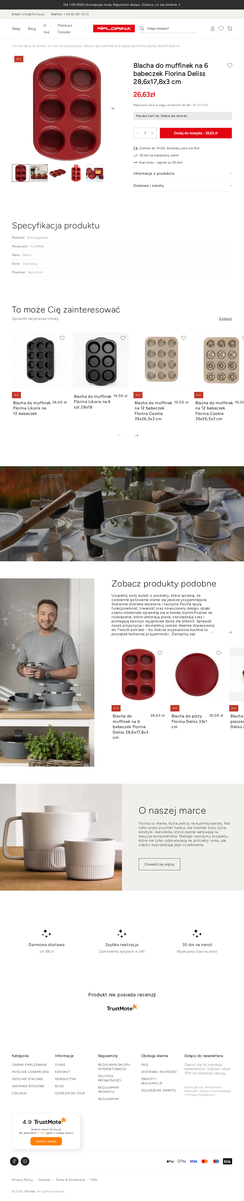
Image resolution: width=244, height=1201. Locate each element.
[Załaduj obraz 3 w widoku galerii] (57, 173)
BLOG (59, 1086)
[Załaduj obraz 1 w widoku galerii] (21, 173)
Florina (17, 46)
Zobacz (225, 319)
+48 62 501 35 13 (76, 14)
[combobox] (168, 28)
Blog (32, 29)
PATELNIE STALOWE (27, 1079)
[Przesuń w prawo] (112, 108)
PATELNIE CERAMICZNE (30, 1072)
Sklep (16, 29)
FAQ (144, 1064)
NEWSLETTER (65, 1079)
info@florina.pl (33, 14)
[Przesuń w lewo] (122, 436)
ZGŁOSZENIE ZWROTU (158, 1090)
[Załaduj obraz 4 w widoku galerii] (76, 173)
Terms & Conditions (70, 1180)
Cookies (44, 1180)
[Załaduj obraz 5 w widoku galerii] (95, 173)
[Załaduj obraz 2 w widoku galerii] (39, 173)
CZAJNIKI (19, 1093)
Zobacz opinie (46, 1141)
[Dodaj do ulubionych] (229, 65)
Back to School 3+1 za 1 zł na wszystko (53, 46)
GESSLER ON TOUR (70, 1093)
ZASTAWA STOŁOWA (28, 1086)
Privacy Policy (22, 1180)
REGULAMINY (108, 1099)
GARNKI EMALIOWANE (29, 1064)
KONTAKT (62, 1072)
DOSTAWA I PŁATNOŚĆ (159, 1072)
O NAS (60, 1064)
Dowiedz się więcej (159, 864)
